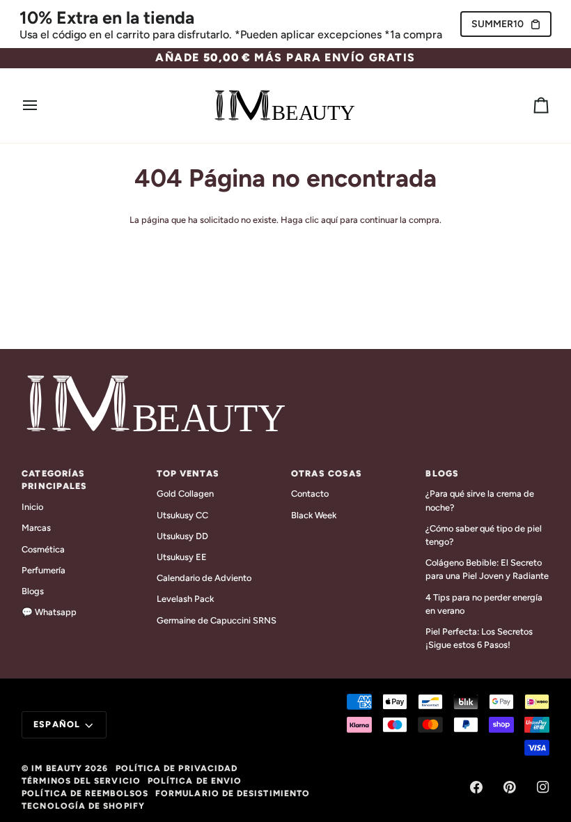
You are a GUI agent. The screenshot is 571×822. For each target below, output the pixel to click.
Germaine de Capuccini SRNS (216, 620)
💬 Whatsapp (49, 612)
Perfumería (43, 570)
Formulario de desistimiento (232, 793)
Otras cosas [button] (326, 473)
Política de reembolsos (85, 793)
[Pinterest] (509, 787)
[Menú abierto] (42, 106)
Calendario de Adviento (204, 578)
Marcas (36, 527)
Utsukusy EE (182, 557)
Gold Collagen (185, 493)
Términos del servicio (81, 781)
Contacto (310, 493)
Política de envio (195, 781)
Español (56, 724)
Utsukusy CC (182, 515)
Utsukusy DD (182, 536)
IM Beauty (56, 768)
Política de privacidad (177, 768)
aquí (329, 220)
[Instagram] (543, 787)
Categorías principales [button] (54, 480)
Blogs (33, 591)
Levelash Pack (185, 599)
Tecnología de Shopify (83, 806)
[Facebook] (476, 787)
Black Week (313, 515)
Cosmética (43, 549)
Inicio (32, 507)
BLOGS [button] (442, 473)
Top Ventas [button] (188, 473)
